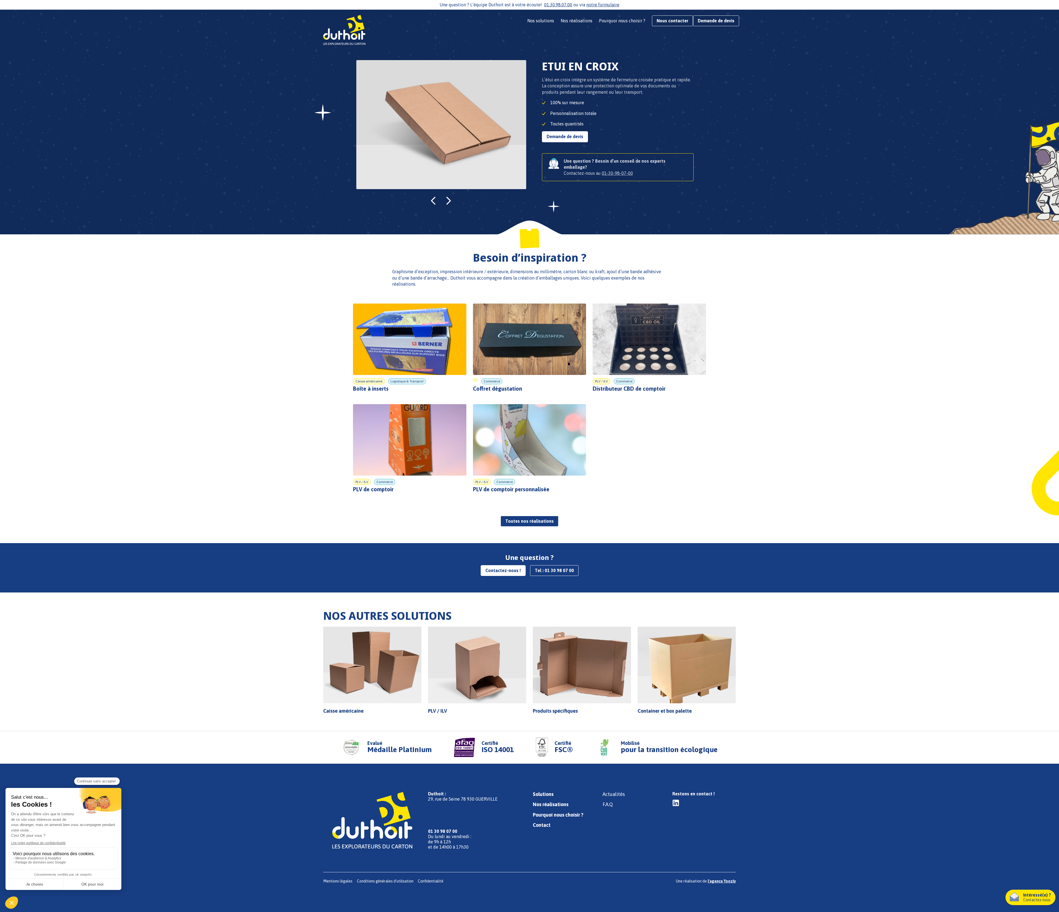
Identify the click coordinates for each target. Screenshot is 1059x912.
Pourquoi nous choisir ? (622, 20)
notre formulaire (602, 4)
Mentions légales (337, 881)
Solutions (543, 794)
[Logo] (346, 30)
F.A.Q (608, 804)
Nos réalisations (576, 20)
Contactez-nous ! (503, 570)
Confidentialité (430, 881)
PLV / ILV (437, 711)
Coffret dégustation (497, 388)
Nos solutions (540, 20)
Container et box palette (665, 711)
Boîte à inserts (371, 388)
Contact (541, 825)
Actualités (614, 794)
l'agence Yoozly (722, 881)
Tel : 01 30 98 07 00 (554, 570)
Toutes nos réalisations (529, 521)
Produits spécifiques (555, 711)
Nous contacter (672, 20)
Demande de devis (716, 20)
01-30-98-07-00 (617, 173)
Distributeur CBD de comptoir (629, 388)
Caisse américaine (343, 711)
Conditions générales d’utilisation (385, 881)
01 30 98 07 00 (442, 831)
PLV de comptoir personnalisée (511, 489)
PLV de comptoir (373, 489)
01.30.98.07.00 (558, 4)
